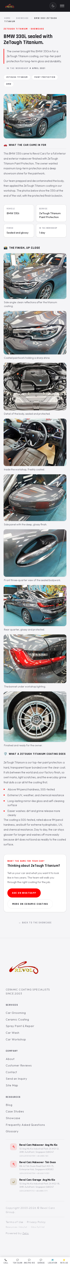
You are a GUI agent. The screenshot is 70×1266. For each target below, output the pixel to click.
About (10, 1058)
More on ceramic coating (30, 904)
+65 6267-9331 (42, 1173)
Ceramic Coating (17, 1019)
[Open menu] (62, 5)
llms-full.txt (38, 1227)
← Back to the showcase (35, 922)
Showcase (22, 18)
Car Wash (12, 1032)
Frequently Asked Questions (25, 1125)
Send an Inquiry (16, 1078)
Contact (11, 1072)
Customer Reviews (19, 1065)
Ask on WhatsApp (24, 893)
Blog (9, 1105)
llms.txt (23, 1227)
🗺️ (52, 1261)
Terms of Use (14, 1222)
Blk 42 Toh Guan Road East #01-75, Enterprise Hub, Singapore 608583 (36, 1168)
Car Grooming (16, 1013)
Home (7, 18)
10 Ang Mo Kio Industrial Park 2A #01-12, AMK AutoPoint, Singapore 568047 (39, 1150)
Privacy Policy (36, 1222)
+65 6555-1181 (42, 1156)
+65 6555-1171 (42, 1190)
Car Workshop (16, 1039)
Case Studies (15, 1111)
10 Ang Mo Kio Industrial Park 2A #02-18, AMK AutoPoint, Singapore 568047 (39, 1185)
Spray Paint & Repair (20, 1026)
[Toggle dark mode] (53, 5)
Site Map (12, 1085)
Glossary (12, 1131)
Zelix (25, 1233)
